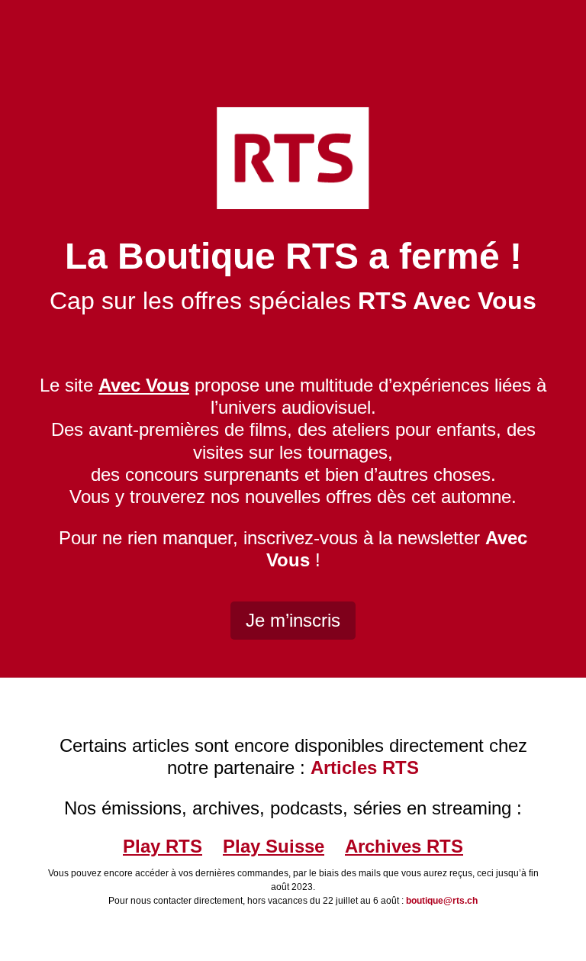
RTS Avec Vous (447, 300)
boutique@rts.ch (442, 900)
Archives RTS (404, 846)
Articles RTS (365, 767)
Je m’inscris (293, 620)
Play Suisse (273, 846)
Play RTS (162, 846)
